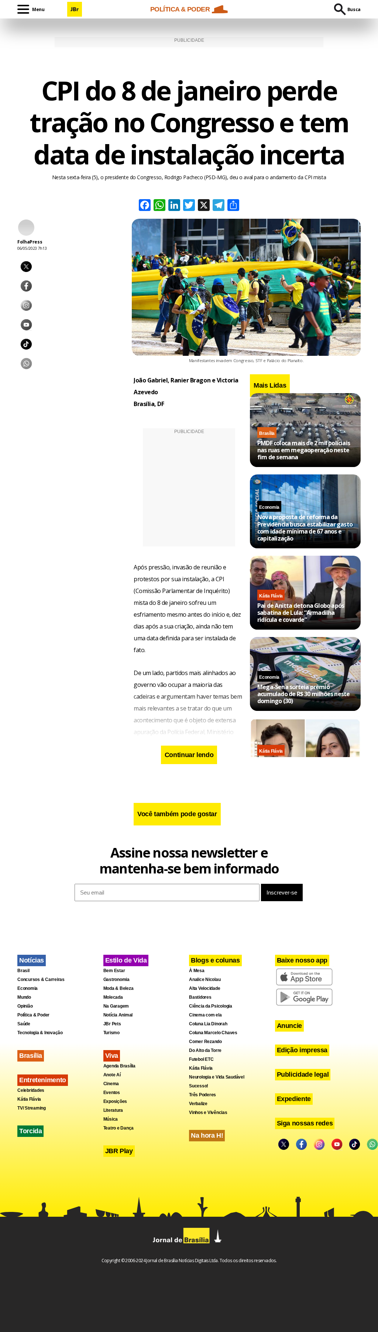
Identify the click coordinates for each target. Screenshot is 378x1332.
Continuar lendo (189, 755)
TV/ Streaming (31, 1108)
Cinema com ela (205, 1015)
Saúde (23, 1023)
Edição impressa (302, 1050)
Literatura (113, 1110)
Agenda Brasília (119, 1066)
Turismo (111, 1032)
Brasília (267, 433)
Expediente (294, 1099)
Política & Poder (33, 1015)
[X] (203, 206)
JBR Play (119, 1151)
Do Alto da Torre (205, 1050)
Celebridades (30, 1090)
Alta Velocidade (204, 988)
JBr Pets (112, 1023)
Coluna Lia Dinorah (208, 1023)
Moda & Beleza (118, 988)
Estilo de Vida (126, 960)
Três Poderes (202, 1094)
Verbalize (198, 1103)
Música (110, 1119)
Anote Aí (112, 1074)
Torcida (30, 1131)
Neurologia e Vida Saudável (216, 1077)
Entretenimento (42, 1080)
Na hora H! (207, 1135)
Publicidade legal (303, 1074)
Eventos (111, 1092)
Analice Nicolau (204, 979)
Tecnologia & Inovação (40, 1032)
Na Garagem (116, 1006)
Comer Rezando (205, 1041)
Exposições (115, 1101)
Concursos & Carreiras (41, 979)
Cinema (111, 1083)
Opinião (24, 1006)
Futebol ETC (201, 1059)
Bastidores (200, 997)
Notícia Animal (118, 1015)
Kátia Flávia (271, 596)
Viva (111, 1055)
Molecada (113, 997)
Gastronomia (116, 979)
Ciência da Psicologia (210, 1006)
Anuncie (289, 1025)
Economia (269, 507)
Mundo (24, 997)
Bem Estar (114, 970)
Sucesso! (198, 1086)
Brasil (23, 970)
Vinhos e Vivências (208, 1112)
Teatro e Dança (118, 1128)
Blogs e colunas (215, 960)
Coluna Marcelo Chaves (213, 1032)
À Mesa (197, 970)
